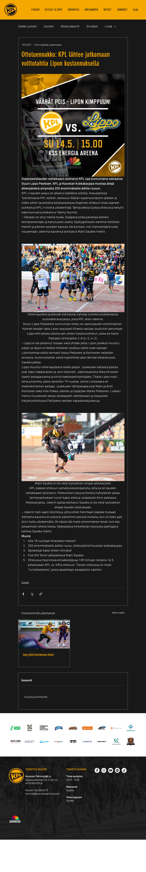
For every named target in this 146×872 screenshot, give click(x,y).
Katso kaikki (118, 612)
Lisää (108, 26)
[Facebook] (97, 770)
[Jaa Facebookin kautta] (23, 594)
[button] (122, 10)
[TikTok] (124, 770)
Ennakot (92, 26)
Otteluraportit (70, 26)
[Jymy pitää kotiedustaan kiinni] (44, 634)
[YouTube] (110, 770)
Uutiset (49, 26)
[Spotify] (117, 770)
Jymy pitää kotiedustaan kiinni (38, 655)
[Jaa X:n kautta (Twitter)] (32, 594)
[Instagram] (103, 770)
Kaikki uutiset (27, 26)
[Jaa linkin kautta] (40, 594)
